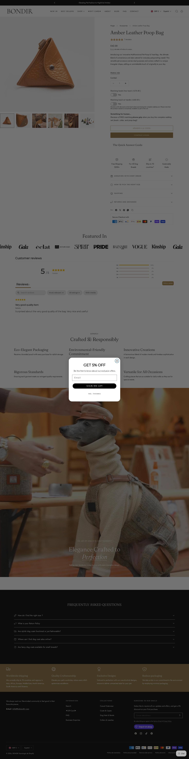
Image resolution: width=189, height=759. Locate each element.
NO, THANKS (94, 394)
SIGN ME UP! (95, 386)
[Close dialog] (117, 361)
